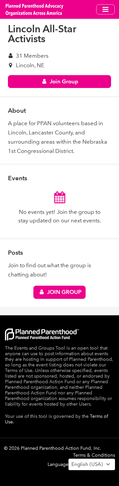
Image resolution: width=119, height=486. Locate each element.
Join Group (63, 81)
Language (58, 464)
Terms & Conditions (94, 455)
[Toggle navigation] (105, 9)
